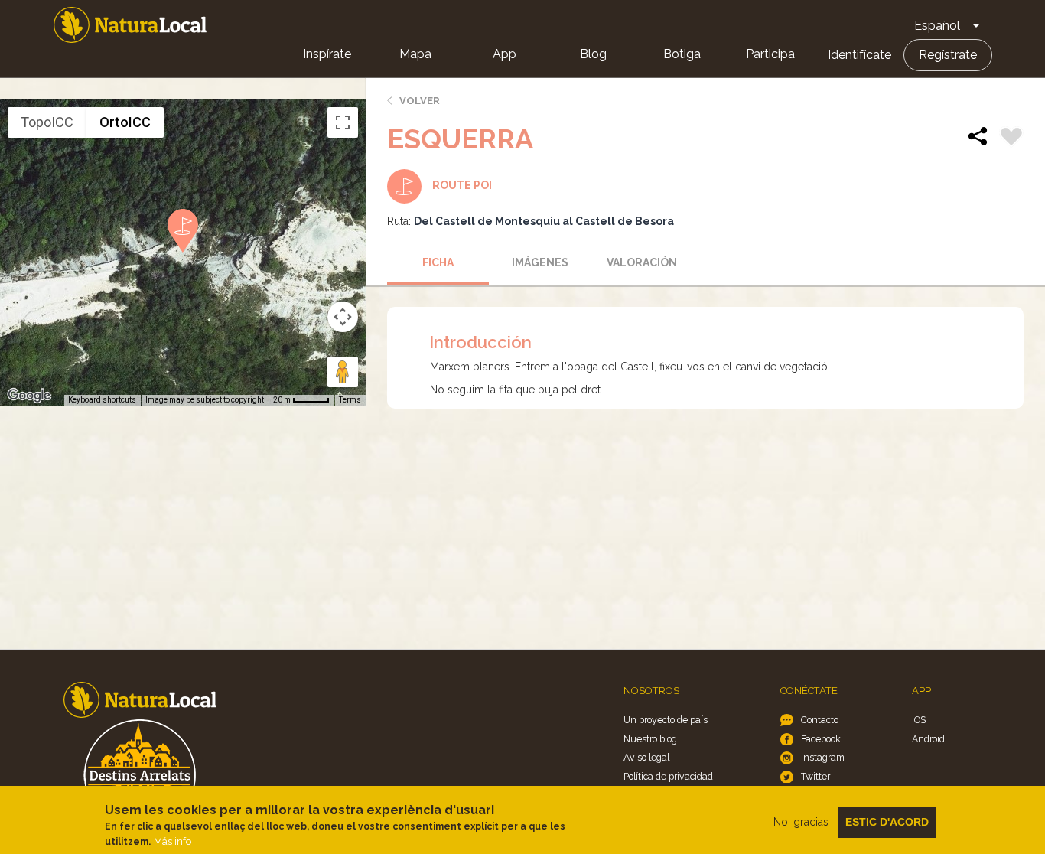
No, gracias (801, 822)
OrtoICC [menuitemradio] (125, 122)
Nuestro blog (650, 739)
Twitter (815, 776)
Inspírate (327, 54)
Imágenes (540, 262)
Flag (1011, 138)
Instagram (823, 757)
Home (130, 25)
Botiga (682, 54)
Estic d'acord (887, 822)
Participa (770, 54)
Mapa (415, 54)
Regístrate (948, 54)
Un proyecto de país (665, 719)
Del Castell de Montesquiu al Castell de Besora (544, 221)
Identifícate (859, 54)
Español (937, 25)
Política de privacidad (668, 776)
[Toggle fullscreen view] (342, 122)
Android (928, 739)
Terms (350, 400)
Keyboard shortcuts (102, 400)
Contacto (819, 719)
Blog (593, 54)
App (504, 54)
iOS (919, 719)
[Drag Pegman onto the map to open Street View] (342, 372)
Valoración (642, 262)
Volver (419, 100)
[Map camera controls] (342, 317)
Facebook (821, 739)
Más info (172, 841)
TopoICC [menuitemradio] (47, 122)
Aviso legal (646, 757)
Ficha (438, 262)
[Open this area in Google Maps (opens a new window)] (29, 396)
